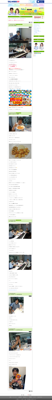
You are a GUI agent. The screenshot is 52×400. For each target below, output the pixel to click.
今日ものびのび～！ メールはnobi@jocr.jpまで (16, 329)
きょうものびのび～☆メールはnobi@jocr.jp (15, 294)
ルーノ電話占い (35, 32)
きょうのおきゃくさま (12, 221)
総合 (34, 34)
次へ (31, 22)
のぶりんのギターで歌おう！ (13, 25)
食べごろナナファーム (36, 33)
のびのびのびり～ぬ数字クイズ (37, 31)
